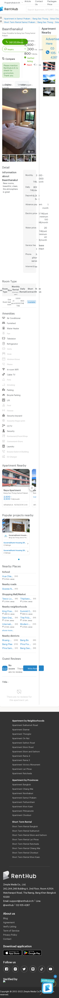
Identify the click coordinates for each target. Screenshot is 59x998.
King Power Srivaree (8, 611)
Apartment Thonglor (21, 733)
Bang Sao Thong (40, 18)
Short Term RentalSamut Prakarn (19, 22)
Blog (5, 918)
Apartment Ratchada (22, 773)
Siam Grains (8, 617)
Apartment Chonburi (21, 815)
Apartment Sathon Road (23, 742)
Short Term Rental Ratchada (25, 843)
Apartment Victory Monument (26, 764)
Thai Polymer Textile (26, 617)
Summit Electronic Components (26, 611)
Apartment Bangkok (21, 784)
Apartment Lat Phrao (22, 768)
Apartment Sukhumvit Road (25, 725)
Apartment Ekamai (20, 729)
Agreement (9, 922)
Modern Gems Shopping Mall (25, 624)
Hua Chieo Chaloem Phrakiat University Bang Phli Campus (7, 576)
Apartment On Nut (21, 738)
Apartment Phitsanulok (23, 810)
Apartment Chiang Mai (22, 788)
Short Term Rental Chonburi (25, 852)
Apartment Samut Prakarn (24, 797)
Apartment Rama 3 (21, 760)
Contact (7, 938)
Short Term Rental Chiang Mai (26, 848)
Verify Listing (9, 926)
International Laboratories (8, 624)
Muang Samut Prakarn (7, 640)
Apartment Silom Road (22, 747)
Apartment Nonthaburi (22, 793)
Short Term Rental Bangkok (25, 826)
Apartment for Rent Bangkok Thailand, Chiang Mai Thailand (13, 9)
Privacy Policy (10, 934)
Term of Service (11, 930)
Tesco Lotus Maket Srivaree (8, 598)
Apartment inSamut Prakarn (17, 18)
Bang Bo (24, 640)
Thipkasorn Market (26, 598)
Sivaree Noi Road (7, 588)
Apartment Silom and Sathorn (26, 751)
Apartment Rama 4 (21, 755)
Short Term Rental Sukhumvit (25, 830)
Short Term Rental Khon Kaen (26, 856)
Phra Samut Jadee (8, 648)
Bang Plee (7, 644)
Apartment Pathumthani (23, 801)
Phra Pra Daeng (26, 644)
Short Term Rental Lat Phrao (25, 839)
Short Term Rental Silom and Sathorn (29, 834)
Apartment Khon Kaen (22, 806)
